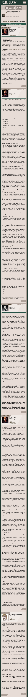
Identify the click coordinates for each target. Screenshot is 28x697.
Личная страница (12, 34)
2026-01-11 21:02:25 (20, 27)
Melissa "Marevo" (6, 304)
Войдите (7, 16)
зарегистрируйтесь (15, 16)
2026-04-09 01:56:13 (20, 612)
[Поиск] (13, 8)
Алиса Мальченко (13, 49)
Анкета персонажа (12, 35)
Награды (10, 32)
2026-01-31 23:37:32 (20, 304)
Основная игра (11, 21)
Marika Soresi (5, 27)
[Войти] (20, 8)
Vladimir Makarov (9, 12)
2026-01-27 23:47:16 (20, 89)
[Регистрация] (17, 8)
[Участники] (10, 8)
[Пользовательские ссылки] (24, 2)
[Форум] (7, 8)
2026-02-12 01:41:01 (20, 415)
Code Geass (5, 21)
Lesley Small (5, 612)
